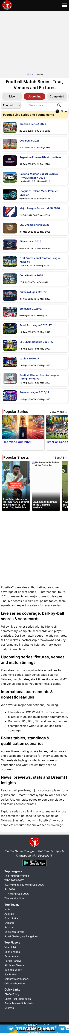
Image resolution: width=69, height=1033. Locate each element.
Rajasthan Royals (14, 931)
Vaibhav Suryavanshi (16, 978)
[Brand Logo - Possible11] (34, 846)
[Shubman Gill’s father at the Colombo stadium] (46, 463)
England (9, 922)
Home (30, 74)
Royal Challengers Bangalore (21, 936)
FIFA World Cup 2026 (16, 893)
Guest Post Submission (17, 998)
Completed (57, 96)
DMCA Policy (11, 994)
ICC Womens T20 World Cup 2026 (24, 884)
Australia (9, 913)
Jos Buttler (10, 974)
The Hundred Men (14, 898)
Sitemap (9, 1007)
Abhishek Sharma (14, 965)
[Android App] (34, 866)
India (7, 909)
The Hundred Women (16, 875)
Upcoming (35, 96)
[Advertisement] (34, 41)
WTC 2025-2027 (14, 880)
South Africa (11, 918)
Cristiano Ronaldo (14, 983)
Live (12, 96)
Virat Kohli (10, 947)
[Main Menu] (64, 5)
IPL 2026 (9, 889)
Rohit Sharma (12, 951)
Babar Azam (11, 956)
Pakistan (9, 927)
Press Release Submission (19, 1003)
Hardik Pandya (13, 960)
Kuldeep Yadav (13, 969)
